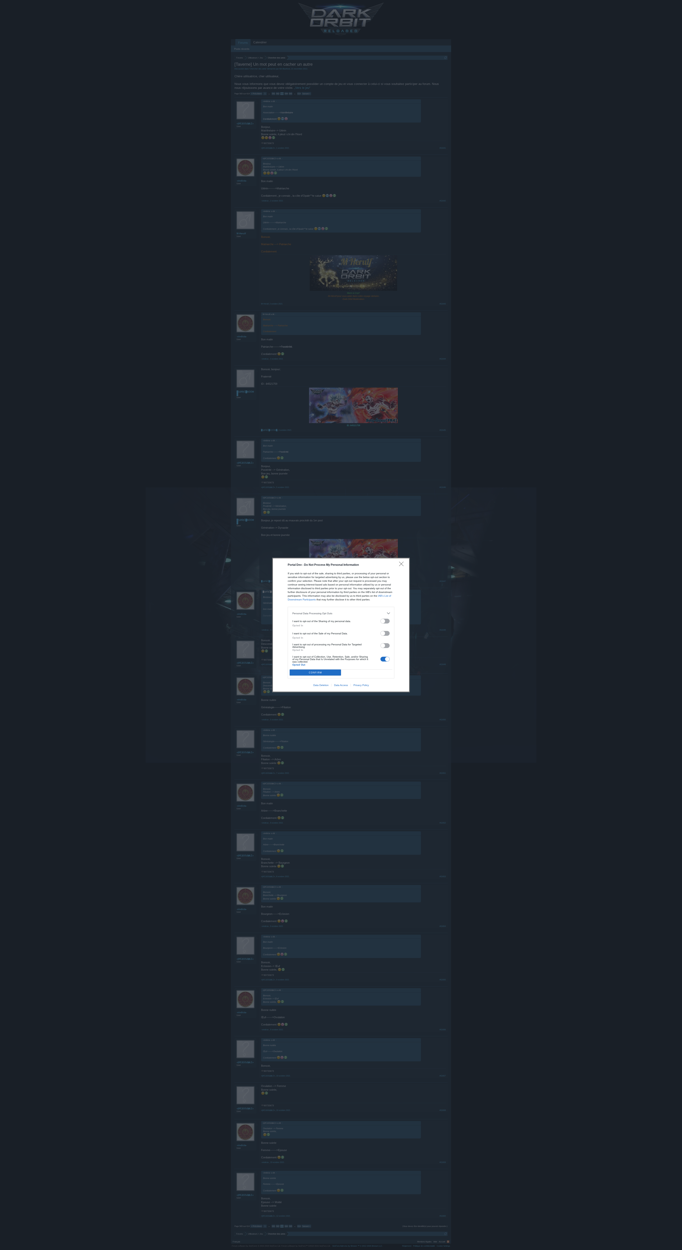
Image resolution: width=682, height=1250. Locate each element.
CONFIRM (315, 672)
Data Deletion (321, 685)
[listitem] (341, 613)
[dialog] (341, 625)
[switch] (385, 621)
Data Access (341, 685)
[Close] (402, 565)
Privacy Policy (361, 685)
